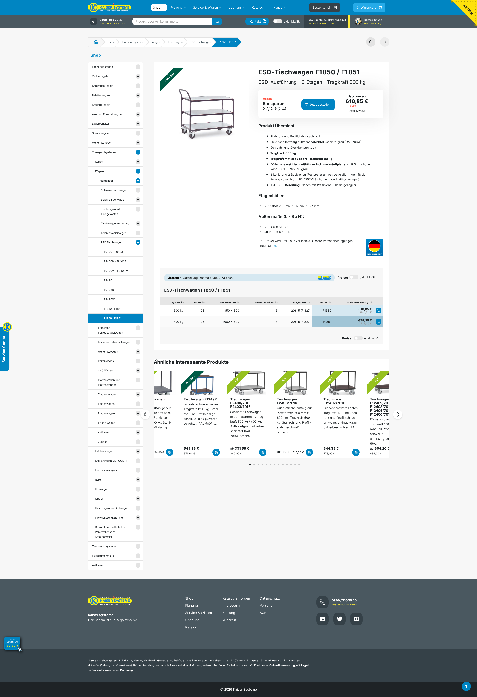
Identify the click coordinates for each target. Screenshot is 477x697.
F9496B (109, 289)
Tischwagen (175, 42)
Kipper (99, 498)
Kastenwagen (106, 403)
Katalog (191, 627)
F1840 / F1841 (113, 308)
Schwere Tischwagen (114, 190)
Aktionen (103, 432)
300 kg (178, 310)
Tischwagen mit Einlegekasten (110, 211)
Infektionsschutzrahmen (109, 517)
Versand (266, 605)
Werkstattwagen (108, 351)
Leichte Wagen (104, 451)
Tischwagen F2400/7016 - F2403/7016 (241, 403)
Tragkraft (175, 302)
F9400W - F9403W (116, 270)
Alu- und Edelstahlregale (107, 114)
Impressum (231, 605)
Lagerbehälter (100, 123)
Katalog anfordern (236, 598)
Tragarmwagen (107, 394)
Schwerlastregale (102, 85)
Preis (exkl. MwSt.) (357, 302)
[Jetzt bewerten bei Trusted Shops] (13, 645)
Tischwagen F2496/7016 (287, 401)
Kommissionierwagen (113, 233)
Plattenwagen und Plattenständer (109, 382)
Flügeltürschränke (103, 555)
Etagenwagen (106, 413)
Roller (98, 479)
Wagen (156, 42)
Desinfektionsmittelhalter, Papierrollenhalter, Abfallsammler (110, 531)
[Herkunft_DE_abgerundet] (374, 247)
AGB (263, 613)
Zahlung (228, 613)
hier (275, 246)
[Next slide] (397, 414)
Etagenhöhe (299, 302)
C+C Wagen (105, 370)
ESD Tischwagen (200, 42)
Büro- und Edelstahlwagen (114, 342)
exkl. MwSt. (292, 21)
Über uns (192, 620)
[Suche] (217, 21)
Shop (111, 42)
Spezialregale (100, 133)
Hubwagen (101, 489)
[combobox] (177, 21)
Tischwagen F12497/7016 (334, 401)
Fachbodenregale (102, 66)
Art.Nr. (324, 302)
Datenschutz (270, 598)
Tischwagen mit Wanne (115, 223)
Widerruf (229, 620)
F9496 (108, 280)
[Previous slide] (145, 414)
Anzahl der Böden (264, 302)
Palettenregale (101, 95)
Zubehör (103, 441)
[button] (250, 465)
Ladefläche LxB (227, 302)
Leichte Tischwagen (113, 199)
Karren (99, 161)
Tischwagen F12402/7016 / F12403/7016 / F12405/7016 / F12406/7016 (382, 406)
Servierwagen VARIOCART (111, 460)
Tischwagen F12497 (200, 399)
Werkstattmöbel (101, 142)
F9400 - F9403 (113, 251)
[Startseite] (94, 42)
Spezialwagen (106, 422)
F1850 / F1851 (112, 318)
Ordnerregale (100, 76)
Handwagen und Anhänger (111, 508)
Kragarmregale (101, 104)
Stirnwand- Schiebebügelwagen (110, 330)
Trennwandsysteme (104, 546)
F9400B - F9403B (115, 261)
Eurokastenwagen (106, 470)
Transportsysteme (133, 42)
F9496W (109, 299)
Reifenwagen (106, 360)
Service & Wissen (198, 613)
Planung (191, 605)
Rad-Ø (197, 302)
